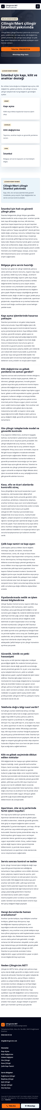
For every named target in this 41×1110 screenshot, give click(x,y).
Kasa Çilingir (6, 1063)
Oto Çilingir (5, 1060)
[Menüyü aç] (38, 6)
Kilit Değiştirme (7, 1054)
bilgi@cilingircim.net (9, 1041)
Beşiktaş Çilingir (7, 1079)
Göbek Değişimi (7, 1057)
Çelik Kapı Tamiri (7, 1066)
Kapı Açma (5, 1051)
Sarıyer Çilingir (6, 1085)
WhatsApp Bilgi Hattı (21, 54)
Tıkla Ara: (20, 49)
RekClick (8, 1100)
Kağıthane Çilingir (8, 1076)
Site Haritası (5, 1088)
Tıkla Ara (12, 1106)
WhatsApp (30, 1106)
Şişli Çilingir (5, 1082)
